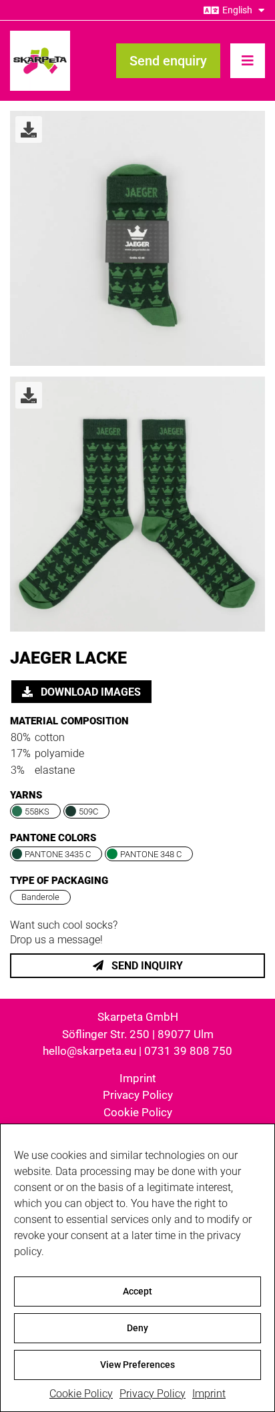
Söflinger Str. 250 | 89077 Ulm (138, 1034)
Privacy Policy (152, 1393)
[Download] (28, 129)
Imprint (209, 1393)
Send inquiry (146, 965)
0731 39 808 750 (188, 1050)
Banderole (40, 897)
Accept (137, 1291)
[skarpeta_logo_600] (40, 35)
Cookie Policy (81, 1393)
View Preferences (137, 1364)
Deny (137, 1328)
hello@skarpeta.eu (89, 1050)
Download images (89, 692)
